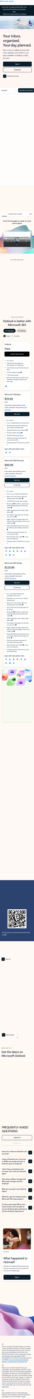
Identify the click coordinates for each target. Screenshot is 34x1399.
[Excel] (13, 557)
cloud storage (14, 381)
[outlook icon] (6, 392)
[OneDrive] (9, 458)
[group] (21, 287)
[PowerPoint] (17, 557)
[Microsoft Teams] (13, 560)
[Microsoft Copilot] (6, 557)
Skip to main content (7, 1)
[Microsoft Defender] (9, 560)
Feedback (6, 1395)
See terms (8, 416)
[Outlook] (6, 458)
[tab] (7, 125)
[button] (9, 90)
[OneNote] (24, 557)
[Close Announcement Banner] (30, 7)
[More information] (21, 378)
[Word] (9, 557)
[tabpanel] (17, 157)
